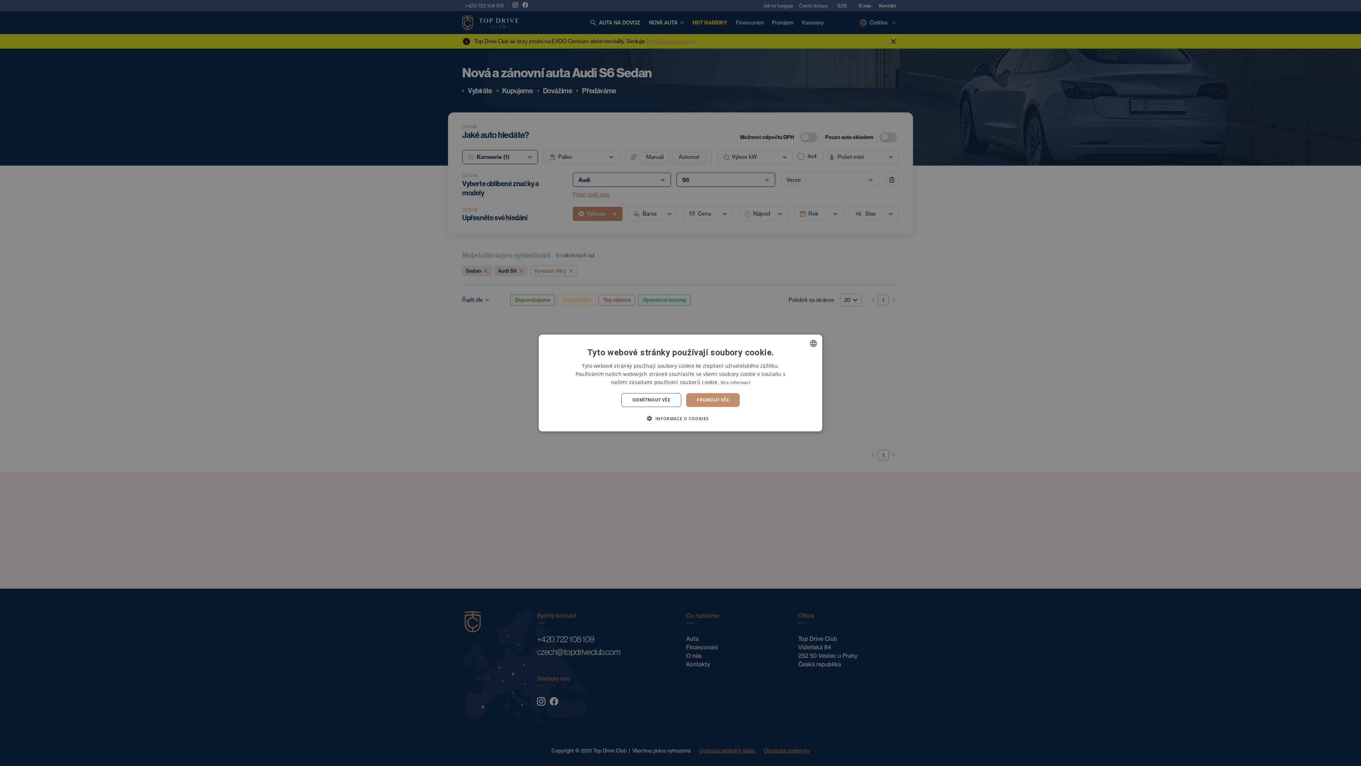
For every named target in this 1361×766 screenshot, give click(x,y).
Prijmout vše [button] (713, 400)
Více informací (735, 382)
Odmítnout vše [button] (651, 400)
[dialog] (680, 383)
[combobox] (813, 343)
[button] (680, 418)
